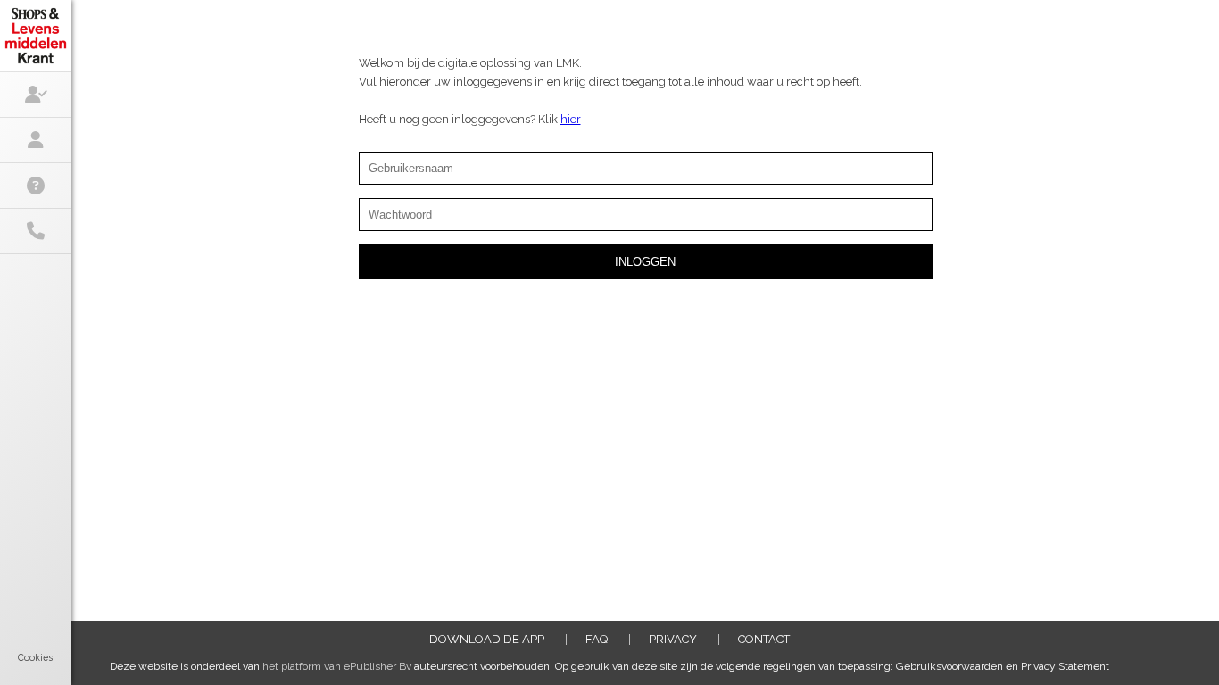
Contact (764, 639)
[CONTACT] (35, 231)
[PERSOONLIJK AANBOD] (35, 94)
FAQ (596, 639)
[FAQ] (35, 185)
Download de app (486, 639)
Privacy (673, 639)
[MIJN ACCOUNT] (35, 140)
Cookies (35, 657)
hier (570, 119)
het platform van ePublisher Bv (336, 666)
